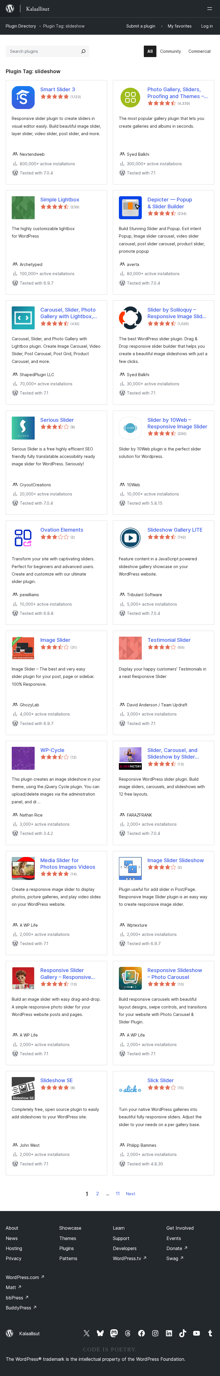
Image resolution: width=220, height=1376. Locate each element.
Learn (119, 1228)
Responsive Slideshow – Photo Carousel (175, 973)
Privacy (13, 1258)
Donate (177, 1248)
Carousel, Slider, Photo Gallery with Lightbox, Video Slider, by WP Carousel (68, 313)
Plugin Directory (21, 26)
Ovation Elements (61, 530)
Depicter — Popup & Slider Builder (170, 203)
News (12, 1238)
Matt (14, 1287)
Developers (125, 1248)
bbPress (17, 1298)
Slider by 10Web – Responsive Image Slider (177, 423)
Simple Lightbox (59, 200)
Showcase (70, 1228)
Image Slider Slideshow (176, 860)
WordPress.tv (130, 1258)
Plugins (66, 1248)
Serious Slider (57, 420)
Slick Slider (161, 1080)
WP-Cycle (52, 750)
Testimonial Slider (169, 640)
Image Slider (55, 640)
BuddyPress (21, 1308)
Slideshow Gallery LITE (175, 530)
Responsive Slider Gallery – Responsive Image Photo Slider (65, 973)
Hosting (14, 1248)
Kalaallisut (29, 1333)
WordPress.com (25, 1277)
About (12, 1228)
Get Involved (180, 1228)
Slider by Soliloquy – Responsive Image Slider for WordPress (177, 313)
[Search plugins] (83, 51)
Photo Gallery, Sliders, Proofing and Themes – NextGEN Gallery (176, 93)
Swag (175, 1258)
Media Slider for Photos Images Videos (67, 863)
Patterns (68, 1258)
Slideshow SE (56, 1080)
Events (173, 1238)
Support (121, 1238)
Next (130, 1193)
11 (118, 1193)
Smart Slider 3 (57, 89)
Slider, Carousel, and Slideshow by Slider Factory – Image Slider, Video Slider (175, 753)
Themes (67, 1238)
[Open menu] (211, 8)
